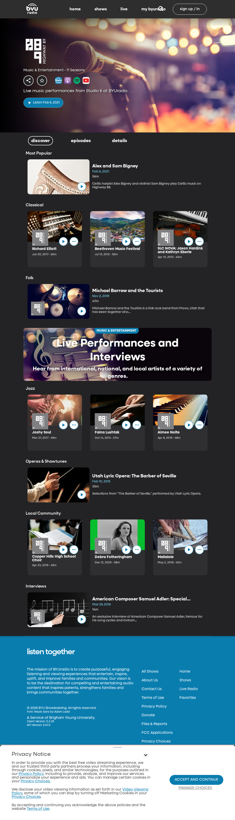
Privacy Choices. (35, 781)
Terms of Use (153, 698)
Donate (148, 715)
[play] (81, 186)
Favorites (187, 698)
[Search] (160, 9)
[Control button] (145, 755)
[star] (42, 80)
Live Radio (188, 689)
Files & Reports (154, 724)
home (75, 9)
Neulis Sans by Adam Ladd (52, 712)
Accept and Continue (196, 780)
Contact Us (152, 689)
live (124, 9)
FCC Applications (157, 733)
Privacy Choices (156, 741)
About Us (150, 680)
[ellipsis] (74, 241)
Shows (185, 680)
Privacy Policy (154, 706)
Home (184, 672)
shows (101, 9)
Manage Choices (195, 788)
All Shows (150, 672)
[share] (28, 80)
